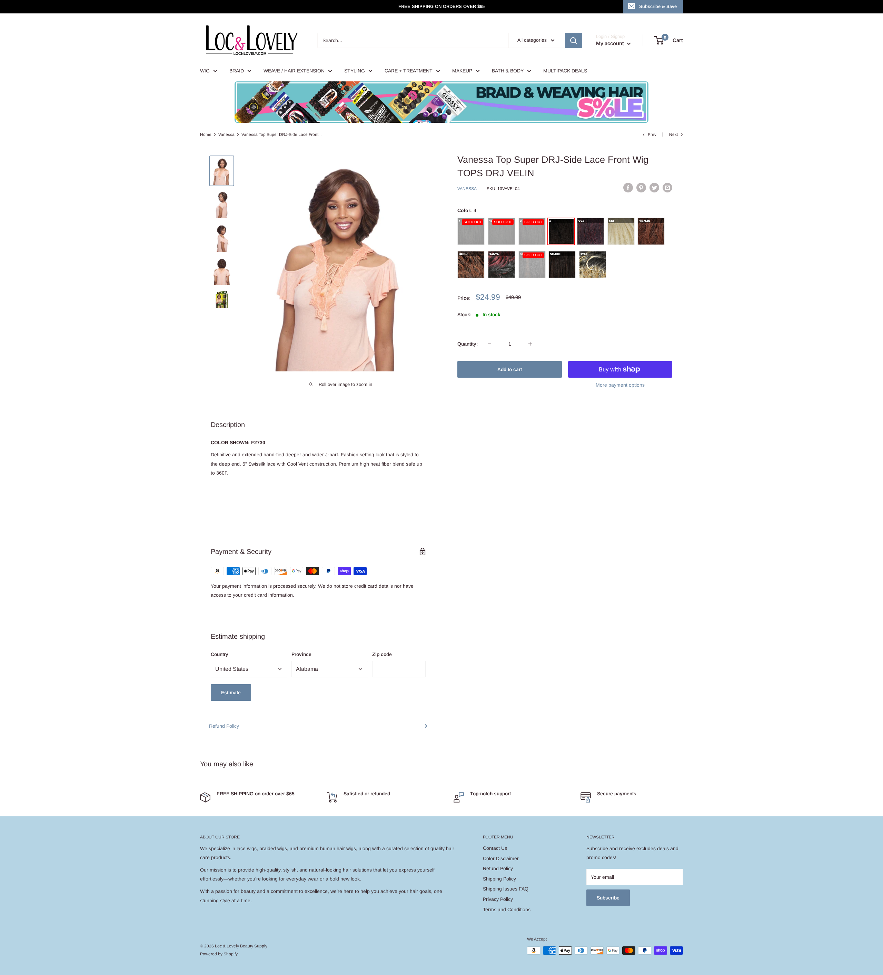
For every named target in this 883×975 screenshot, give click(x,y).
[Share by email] (667, 187)
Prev (652, 134)
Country (219, 654)
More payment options (620, 385)
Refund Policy (224, 726)
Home (205, 134)
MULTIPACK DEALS (565, 70)
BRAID (236, 70)
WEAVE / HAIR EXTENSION (294, 70)
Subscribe (608, 898)
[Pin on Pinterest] (641, 187)
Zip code (382, 654)
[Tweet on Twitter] (654, 187)
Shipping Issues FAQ (505, 889)
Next (673, 134)
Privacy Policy (498, 899)
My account (610, 43)
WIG (205, 70)
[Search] (573, 40)
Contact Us (495, 848)
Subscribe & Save (658, 6)
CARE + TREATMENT (409, 70)
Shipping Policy (499, 879)
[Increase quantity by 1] (530, 344)
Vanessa (226, 134)
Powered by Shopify (219, 954)
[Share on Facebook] (628, 187)
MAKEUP (462, 70)
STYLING (354, 70)
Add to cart (509, 369)
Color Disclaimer (501, 858)
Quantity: (467, 344)
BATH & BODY (508, 70)
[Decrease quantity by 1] (489, 344)
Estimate (231, 692)
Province (301, 654)
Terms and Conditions (506, 909)
